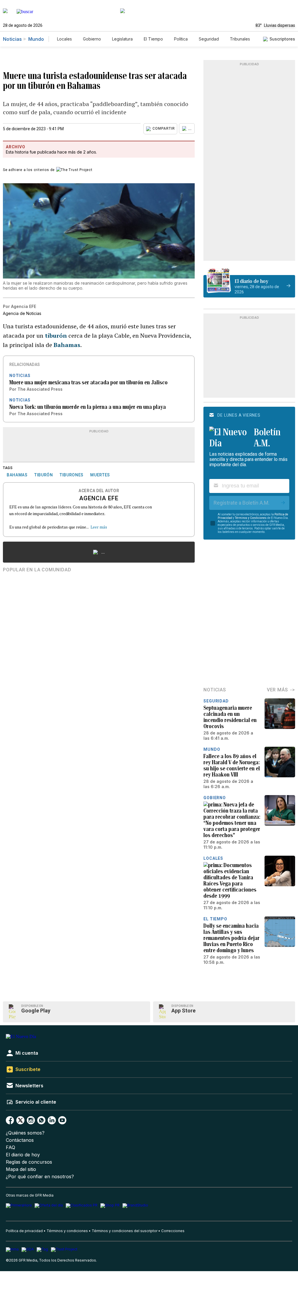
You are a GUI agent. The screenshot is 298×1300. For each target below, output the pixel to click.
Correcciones (173, 1231)
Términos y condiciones (67, 1231)
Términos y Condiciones (251, 517)
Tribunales (240, 38)
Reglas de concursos (29, 1162)
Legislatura (122, 38)
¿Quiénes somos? (25, 1133)
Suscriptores (282, 38)
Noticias (12, 39)
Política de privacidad (24, 1231)
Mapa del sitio (21, 1169)
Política (181, 38)
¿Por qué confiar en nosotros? (40, 1176)
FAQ (10, 1147)
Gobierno (92, 38)
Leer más (99, 527)
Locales (64, 38)
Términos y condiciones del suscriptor (124, 1231)
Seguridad (209, 38)
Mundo (36, 39)
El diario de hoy (23, 1155)
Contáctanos (20, 1140)
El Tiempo (153, 38)
